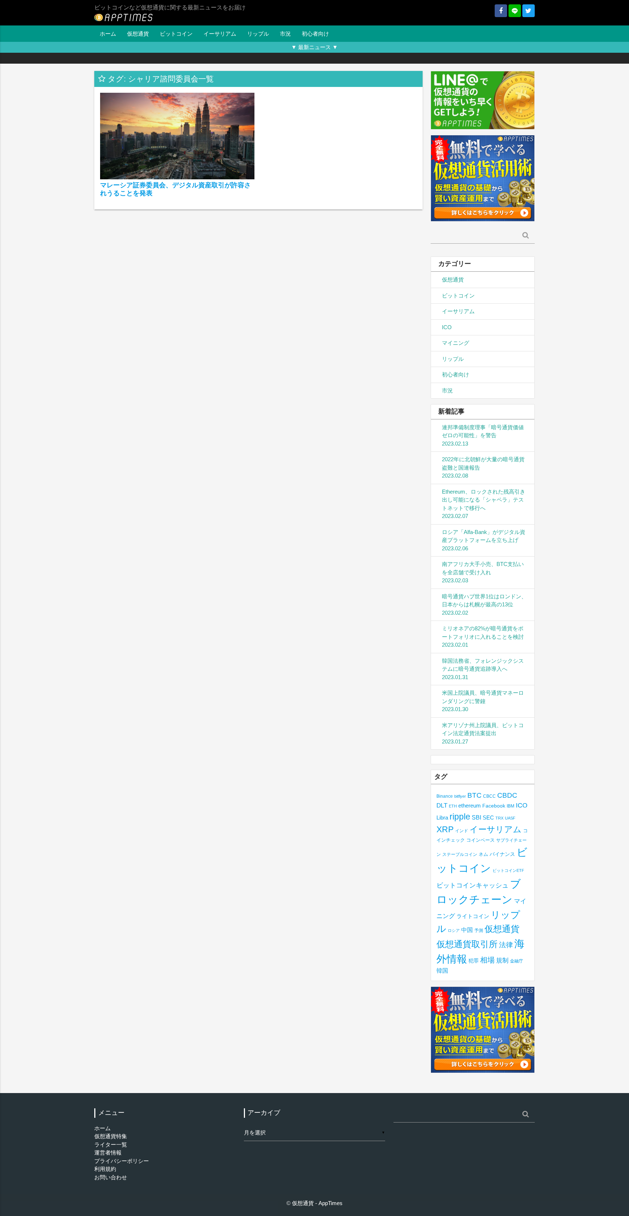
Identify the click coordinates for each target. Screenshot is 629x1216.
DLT (441, 805)
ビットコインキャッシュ (472, 885)
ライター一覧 (110, 1144)
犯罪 (473, 961)
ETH (453, 806)
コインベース (480, 840)
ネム (483, 854)
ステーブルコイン (459, 854)
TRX (499, 818)
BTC (474, 795)
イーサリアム (219, 34)
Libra (442, 817)
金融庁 (516, 961)
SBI (476, 817)
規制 (502, 960)
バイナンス (502, 854)
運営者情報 (108, 1152)
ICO (447, 327)
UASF (510, 818)
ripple (460, 816)
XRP (445, 829)
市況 (285, 34)
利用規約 (105, 1169)
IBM (510, 806)
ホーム (108, 34)
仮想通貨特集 (110, 1136)
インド (461, 830)
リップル (258, 34)
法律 (506, 945)
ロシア (454, 930)
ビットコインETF (508, 870)
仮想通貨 (138, 34)
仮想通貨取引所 (467, 944)
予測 (478, 930)
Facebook (493, 806)
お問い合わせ (110, 1177)
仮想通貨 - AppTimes (317, 1203)
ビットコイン (176, 34)
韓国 (442, 971)
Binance (444, 796)
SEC (488, 817)
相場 (487, 960)
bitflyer (460, 796)
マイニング (455, 343)
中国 (467, 929)
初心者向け (315, 34)
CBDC (507, 795)
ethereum (469, 805)
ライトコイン (472, 916)
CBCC (489, 796)
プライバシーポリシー (121, 1161)
